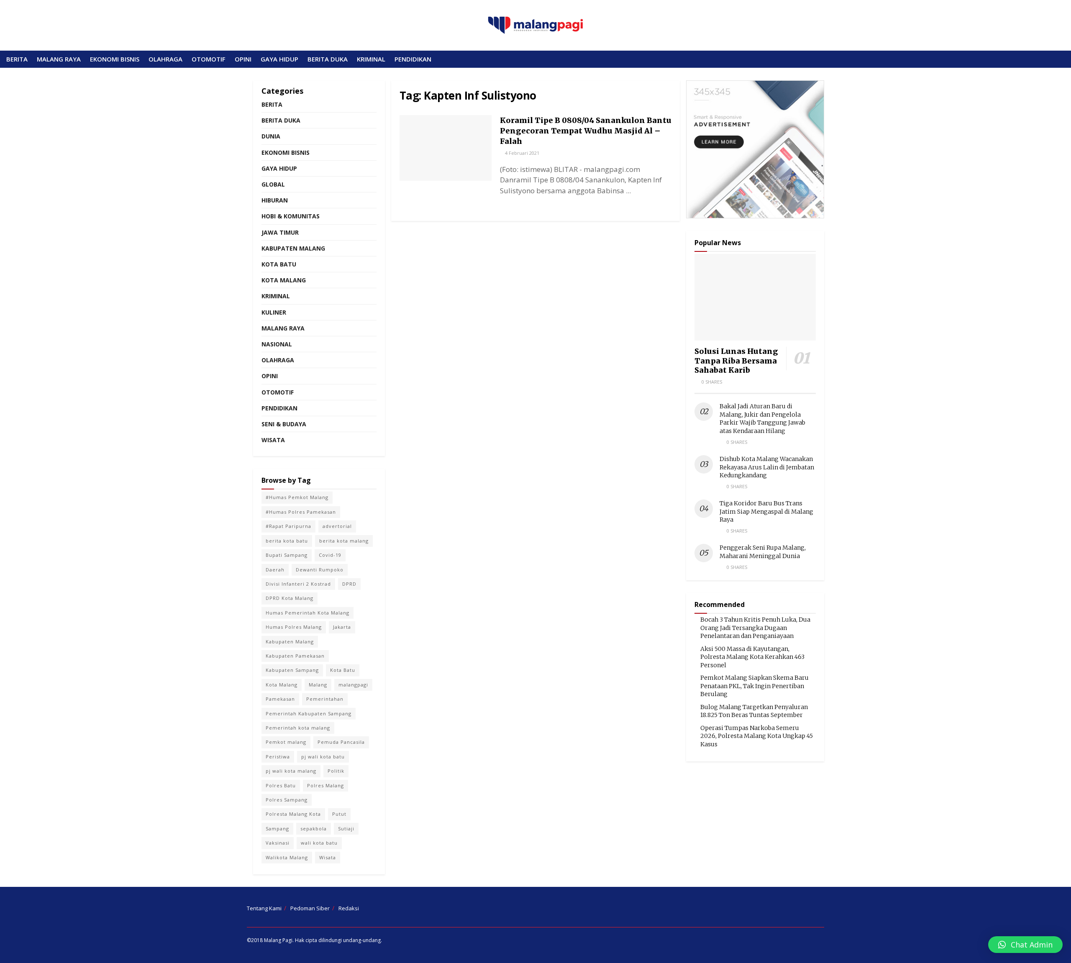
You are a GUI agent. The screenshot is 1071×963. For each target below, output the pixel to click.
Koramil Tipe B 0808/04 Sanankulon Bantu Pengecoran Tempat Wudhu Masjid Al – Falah (585, 130)
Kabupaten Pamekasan (295, 656)
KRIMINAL (371, 59)
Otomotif (277, 392)
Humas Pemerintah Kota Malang (307, 613)
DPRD (349, 584)
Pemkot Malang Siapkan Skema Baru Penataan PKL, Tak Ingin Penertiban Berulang (754, 686)
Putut (339, 814)
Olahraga (277, 360)
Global (273, 184)
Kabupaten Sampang (292, 670)
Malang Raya (283, 328)
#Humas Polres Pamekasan (301, 512)
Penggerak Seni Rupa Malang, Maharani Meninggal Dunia (763, 552)
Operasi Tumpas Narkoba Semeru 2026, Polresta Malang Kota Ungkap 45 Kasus (756, 736)
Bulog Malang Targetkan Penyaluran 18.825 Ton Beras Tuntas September (754, 711)
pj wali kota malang (291, 771)
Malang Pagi (278, 940)
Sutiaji (346, 828)
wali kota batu (319, 843)
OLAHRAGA (165, 59)
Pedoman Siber (310, 908)
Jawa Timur (280, 232)
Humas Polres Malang (294, 627)
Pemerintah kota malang (298, 728)
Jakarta (342, 627)
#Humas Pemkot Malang (297, 497)
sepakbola (313, 828)
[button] (1025, 944)
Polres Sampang (286, 800)
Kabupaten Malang (293, 248)
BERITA (17, 59)
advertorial (337, 526)
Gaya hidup (279, 168)
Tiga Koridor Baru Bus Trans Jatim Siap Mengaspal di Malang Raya (766, 511)
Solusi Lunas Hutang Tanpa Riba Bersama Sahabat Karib (736, 360)
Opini (269, 376)
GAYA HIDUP (279, 59)
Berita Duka (280, 120)
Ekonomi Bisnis (285, 152)
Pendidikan (279, 408)
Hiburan (274, 200)
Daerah (275, 569)
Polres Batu (281, 785)
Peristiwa (278, 756)
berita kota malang (344, 541)
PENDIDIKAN (413, 59)
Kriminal (275, 296)
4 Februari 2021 (521, 153)
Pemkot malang (286, 742)
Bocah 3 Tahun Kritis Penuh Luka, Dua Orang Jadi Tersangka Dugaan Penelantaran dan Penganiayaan (755, 628)
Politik (336, 771)
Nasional (276, 344)
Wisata (273, 440)
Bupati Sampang (286, 555)
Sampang (277, 828)
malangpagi (353, 684)
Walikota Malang (287, 857)
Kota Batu (278, 264)
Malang (318, 684)
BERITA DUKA (327, 59)
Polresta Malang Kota (293, 814)
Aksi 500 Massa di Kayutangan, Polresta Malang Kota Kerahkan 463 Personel (752, 657)
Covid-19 (330, 555)
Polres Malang (325, 785)
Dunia (270, 136)
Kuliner (273, 312)
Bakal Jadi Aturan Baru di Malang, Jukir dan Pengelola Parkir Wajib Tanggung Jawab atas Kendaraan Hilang (762, 418)
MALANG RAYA (59, 59)
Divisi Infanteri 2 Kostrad (298, 584)
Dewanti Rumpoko (319, 569)
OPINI (243, 59)
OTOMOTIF (208, 59)
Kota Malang (283, 280)
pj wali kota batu (323, 756)
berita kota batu (287, 541)
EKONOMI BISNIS (114, 59)
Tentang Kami (264, 908)
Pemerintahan (324, 699)
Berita (271, 104)
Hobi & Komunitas (290, 216)
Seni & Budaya (283, 424)
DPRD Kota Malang (289, 598)
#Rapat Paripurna (288, 526)
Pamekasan (280, 699)
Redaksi (348, 908)
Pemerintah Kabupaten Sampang (308, 713)
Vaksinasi (278, 843)
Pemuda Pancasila (341, 742)
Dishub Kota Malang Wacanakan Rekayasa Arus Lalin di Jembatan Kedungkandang (767, 467)
